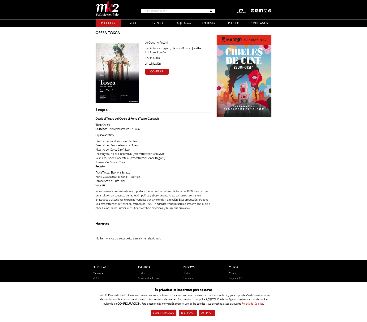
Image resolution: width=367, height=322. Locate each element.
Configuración (163, 313)
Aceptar (206, 313)
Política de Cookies (252, 304)
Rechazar (187, 313)
